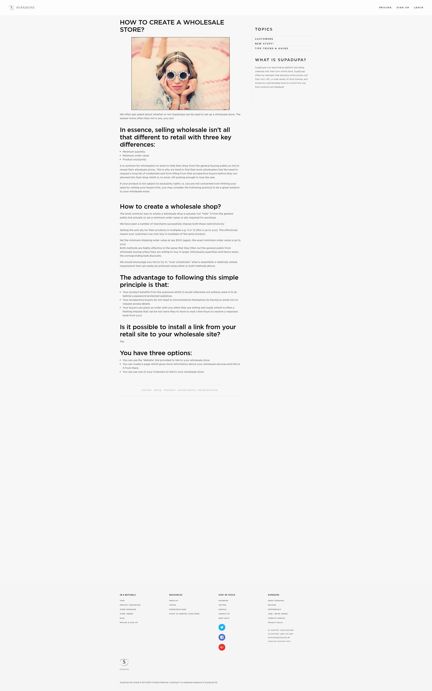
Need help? (224, 618)
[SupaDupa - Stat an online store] (217, 665)
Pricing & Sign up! (129, 623)
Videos (172, 605)
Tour (122, 601)
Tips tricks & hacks (271, 48)
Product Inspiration (130, 605)
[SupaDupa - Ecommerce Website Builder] (11, 7)
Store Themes (126, 614)
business (147, 390)
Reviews (272, 605)
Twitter (222, 605)
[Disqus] (180, 446)
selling (157, 390)
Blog (122, 618)
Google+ (223, 609)
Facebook (223, 601)
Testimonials (274, 609)
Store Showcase (128, 609)
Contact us (224, 614)
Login (419, 7)
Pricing (385, 7)
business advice (187, 390)
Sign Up (403, 7)
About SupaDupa (276, 601)
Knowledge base (177, 609)
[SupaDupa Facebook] (222, 637)
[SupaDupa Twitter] (222, 627)
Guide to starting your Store (184, 614)
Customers (264, 39)
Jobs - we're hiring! (278, 614)
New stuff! (264, 43)
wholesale (169, 390)
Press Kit (173, 601)
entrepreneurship (208, 390)
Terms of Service (276, 618)
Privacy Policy (275, 623)
